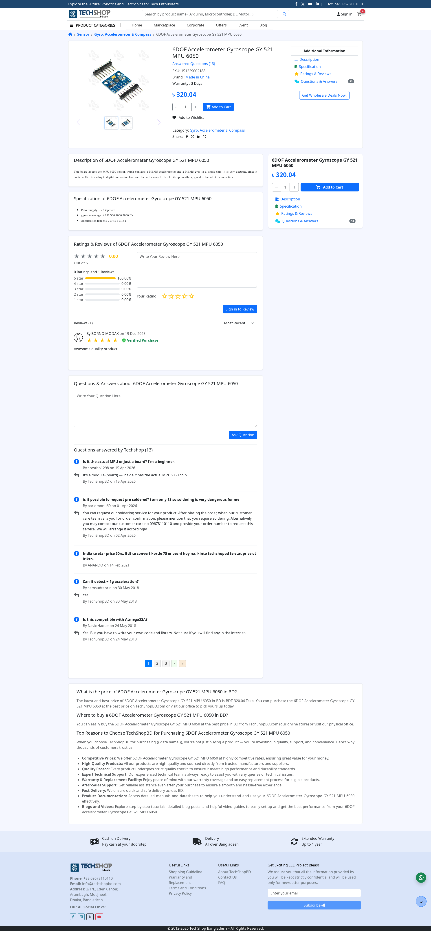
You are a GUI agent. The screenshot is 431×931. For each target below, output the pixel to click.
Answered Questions (193, 63)
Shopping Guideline (185, 871)
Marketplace (164, 25)
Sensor (83, 34)
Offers (221, 25)
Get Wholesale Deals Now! (324, 95)
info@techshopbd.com (101, 883)
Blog (263, 25)
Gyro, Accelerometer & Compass (122, 34)
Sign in (346, 14)
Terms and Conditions (187, 887)
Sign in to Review (240, 309)
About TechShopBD (234, 871)
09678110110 (351, 4)
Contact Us (227, 877)
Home (137, 25)
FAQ (221, 882)
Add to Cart (221, 106)
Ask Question (243, 434)
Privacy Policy (180, 893)
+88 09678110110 (98, 878)
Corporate (195, 25)
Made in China (197, 77)
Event (243, 25)
